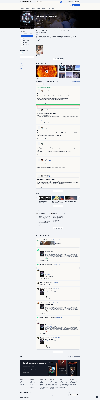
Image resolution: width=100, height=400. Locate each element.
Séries (32, 379)
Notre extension (38, 395)
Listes (38, 193)
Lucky (31, 384)
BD (61, 379)
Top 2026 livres (53, 381)
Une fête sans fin (63, 382)
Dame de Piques (47, 109)
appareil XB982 (43, 239)
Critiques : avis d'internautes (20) (47, 81)
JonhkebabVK (43, 270)
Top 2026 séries (33, 381)
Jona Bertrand (43, 317)
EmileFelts (45, 159)
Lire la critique (40, 101)
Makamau (42, 302)
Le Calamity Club (53, 382)
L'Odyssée (22, 384)
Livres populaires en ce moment (55, 388)
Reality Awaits (73, 384)
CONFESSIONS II (73, 382)
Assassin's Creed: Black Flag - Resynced (45, 385)
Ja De (41, 282)
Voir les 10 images (76, 63)
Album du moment (74, 386)
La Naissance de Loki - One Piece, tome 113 (64, 385)
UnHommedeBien (47, 175)
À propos (22, 395)
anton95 (42, 264)
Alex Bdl (41, 337)
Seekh (41, 288)
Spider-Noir (32, 382)
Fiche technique (39, 34)
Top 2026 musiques (74, 381)
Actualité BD (62, 387)
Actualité (22, 386)
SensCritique (38, 14)
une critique (51, 270)
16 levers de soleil (46, 14)
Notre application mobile (29, 395)
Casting (38, 43)
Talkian (45, 143)
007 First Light (43, 382)
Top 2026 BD (63, 381)
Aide (43, 395)
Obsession (22, 382)
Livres (52, 379)
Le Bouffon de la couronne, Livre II (53, 385)
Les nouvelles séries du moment (35, 387)
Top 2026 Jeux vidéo (44, 381)
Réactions (39, 210)
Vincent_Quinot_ (43, 322)
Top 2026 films (23, 381)
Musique (72, 379)
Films (42, 14)
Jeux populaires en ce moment (44, 388)
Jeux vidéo (43, 379)
